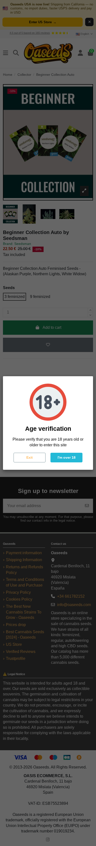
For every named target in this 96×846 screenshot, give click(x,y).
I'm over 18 (67, 457)
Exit (29, 457)
